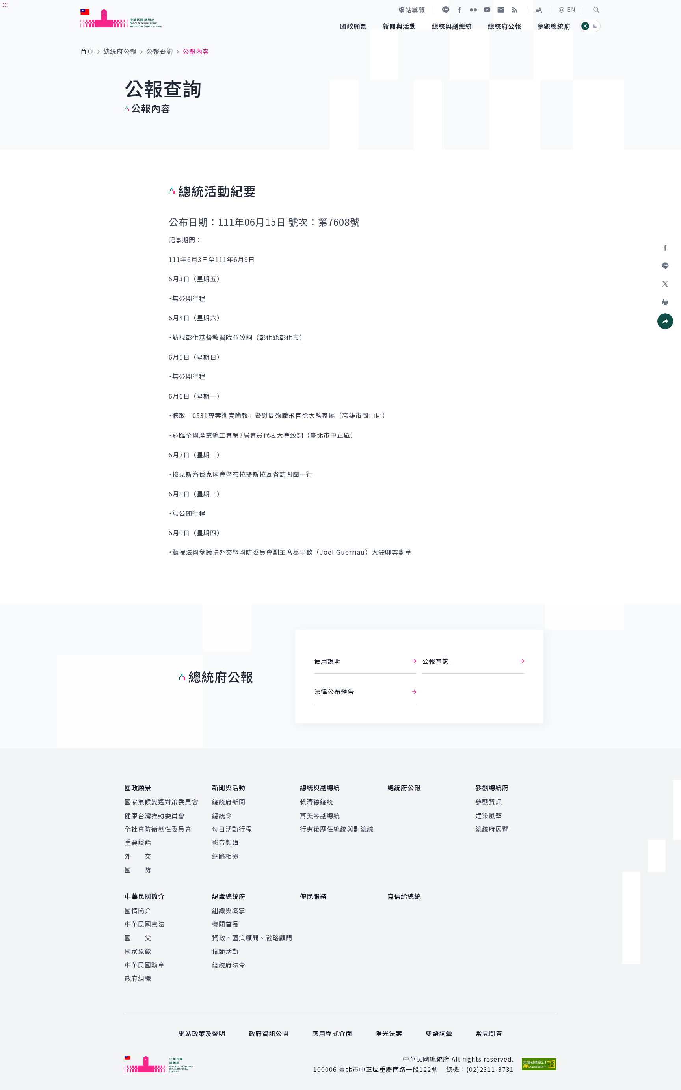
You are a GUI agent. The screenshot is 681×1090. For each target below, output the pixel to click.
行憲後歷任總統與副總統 (337, 829)
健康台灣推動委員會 (155, 815)
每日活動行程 (232, 829)
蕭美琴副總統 (320, 815)
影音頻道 (225, 842)
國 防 (138, 869)
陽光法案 (389, 1033)
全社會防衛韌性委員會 (158, 829)
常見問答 (489, 1033)
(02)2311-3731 (490, 1069)
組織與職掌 (229, 910)
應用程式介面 (332, 1033)
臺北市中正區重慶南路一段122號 (388, 1069)
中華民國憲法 (145, 923)
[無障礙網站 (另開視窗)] (539, 1064)
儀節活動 (225, 951)
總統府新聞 (229, 801)
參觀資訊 (488, 801)
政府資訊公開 (269, 1033)
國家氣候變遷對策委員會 (161, 801)
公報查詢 (159, 51)
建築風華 (488, 815)
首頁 (87, 51)
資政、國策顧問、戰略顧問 (252, 937)
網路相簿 (225, 856)
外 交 (138, 856)
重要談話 (138, 842)
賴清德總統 (316, 801)
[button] (596, 10)
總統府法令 (229, 964)
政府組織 (138, 978)
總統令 (222, 815)
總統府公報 (120, 51)
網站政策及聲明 (202, 1033)
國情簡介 (138, 910)
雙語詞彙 (439, 1033)
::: (5, 4)
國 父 (138, 937)
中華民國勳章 (145, 964)
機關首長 (225, 923)
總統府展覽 (492, 829)
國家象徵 (138, 951)
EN (571, 9)
